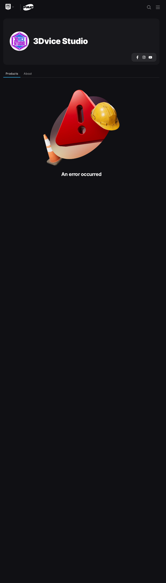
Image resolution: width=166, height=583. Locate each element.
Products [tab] (12, 73)
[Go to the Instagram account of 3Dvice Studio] (144, 57)
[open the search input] (149, 7)
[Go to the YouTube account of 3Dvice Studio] (150, 57)
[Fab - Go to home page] (28, 7)
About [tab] (28, 73)
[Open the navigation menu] (158, 7)
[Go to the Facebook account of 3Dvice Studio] (137, 57)
